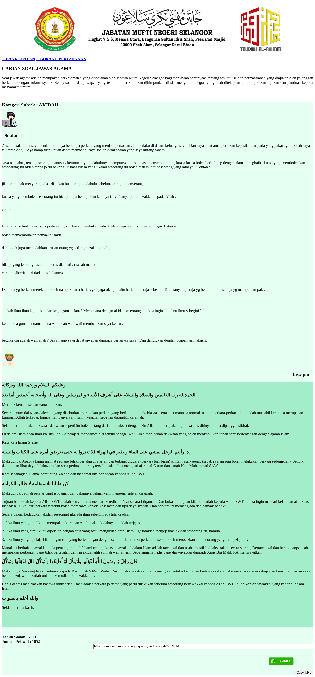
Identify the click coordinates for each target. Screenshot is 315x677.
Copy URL (304, 672)
